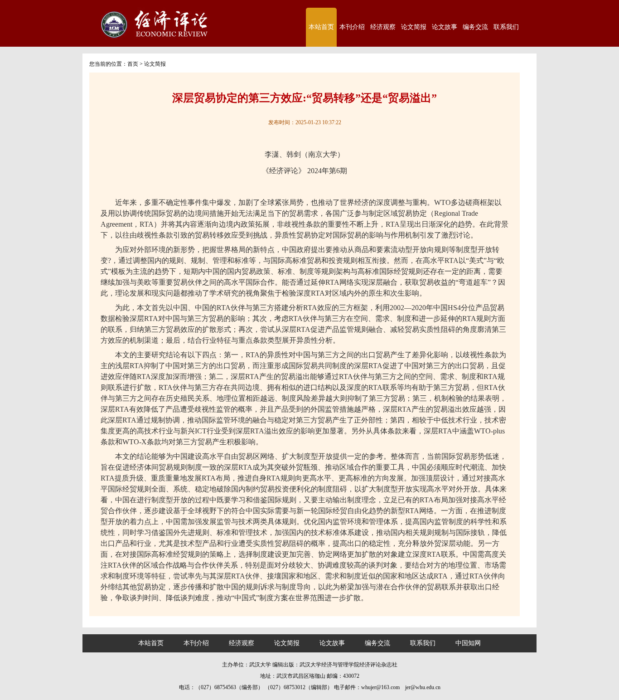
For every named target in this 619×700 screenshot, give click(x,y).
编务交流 (475, 27)
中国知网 (468, 643)
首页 (132, 64)
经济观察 (383, 27)
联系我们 (506, 27)
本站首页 (321, 27)
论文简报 (413, 27)
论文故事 (444, 27)
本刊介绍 (352, 27)
